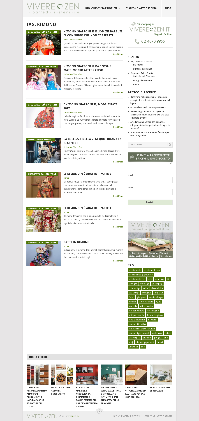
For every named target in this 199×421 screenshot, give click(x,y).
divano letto (157, 288)
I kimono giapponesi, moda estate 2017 (90, 106)
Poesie (136, 84)
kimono (132, 301)
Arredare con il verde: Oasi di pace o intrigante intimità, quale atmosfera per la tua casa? (150, 125)
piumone (147, 337)
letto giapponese (137, 319)
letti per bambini (136, 315)
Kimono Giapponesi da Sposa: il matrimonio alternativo (88, 68)
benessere (159, 279)
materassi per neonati (139, 333)
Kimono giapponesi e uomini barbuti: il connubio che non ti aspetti (93, 33)
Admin (66, 178)
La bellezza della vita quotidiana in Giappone (93, 140)
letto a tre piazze (155, 315)
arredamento (135, 270)
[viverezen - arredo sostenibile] (150, 257)
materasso (157, 333)
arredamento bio (152, 270)
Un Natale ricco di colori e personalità (148, 107)
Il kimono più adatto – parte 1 (87, 208)
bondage (144, 283)
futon (131, 297)
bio (168, 279)
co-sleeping (157, 283)
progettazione (161, 337)
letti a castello (146, 306)
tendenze (133, 346)
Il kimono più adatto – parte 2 (87, 173)
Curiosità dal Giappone (144, 76)
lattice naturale (146, 301)
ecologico (146, 292)
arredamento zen (137, 279)
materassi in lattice (137, 324)
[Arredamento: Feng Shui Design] (161, 375)
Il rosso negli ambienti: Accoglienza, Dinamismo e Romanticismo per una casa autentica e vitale (149, 114)
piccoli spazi (134, 337)
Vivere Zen (73, 416)
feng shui (158, 292)
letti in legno (153, 310)
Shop (168, 8)
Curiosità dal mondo (142, 69)
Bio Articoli (138, 64)
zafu (143, 346)
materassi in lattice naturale (142, 328)
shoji (131, 342)
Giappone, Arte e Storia (141, 8)
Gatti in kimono (77, 242)
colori (145, 288)
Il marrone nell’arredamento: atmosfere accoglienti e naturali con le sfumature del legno (150, 100)
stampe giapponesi (145, 342)
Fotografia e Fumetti (142, 80)
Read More (118, 54)
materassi (152, 319)
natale (168, 333)
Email (130, 175)
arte (150, 279)
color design (134, 288)
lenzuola (133, 306)
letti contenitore (136, 310)
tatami (160, 342)
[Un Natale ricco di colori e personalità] (62, 375)
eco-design (134, 292)
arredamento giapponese (141, 274)
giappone (141, 297)
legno (158, 301)
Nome (130, 187)
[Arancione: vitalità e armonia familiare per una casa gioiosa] (136, 375)
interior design (156, 297)
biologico (133, 283)
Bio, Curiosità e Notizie (101, 8)
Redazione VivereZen (73, 39)
